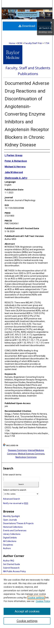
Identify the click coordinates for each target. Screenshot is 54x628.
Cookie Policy (43, 601)
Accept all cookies (27, 611)
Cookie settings (36, 597)
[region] (27, 601)
